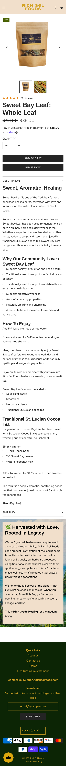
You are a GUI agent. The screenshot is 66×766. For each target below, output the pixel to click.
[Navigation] (3, 7)
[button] (7, 47)
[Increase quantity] (19, 145)
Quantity (9, 138)
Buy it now (33, 167)
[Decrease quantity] (6, 145)
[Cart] (61, 7)
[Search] (54, 7)
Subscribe (33, 716)
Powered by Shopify (33, 761)
